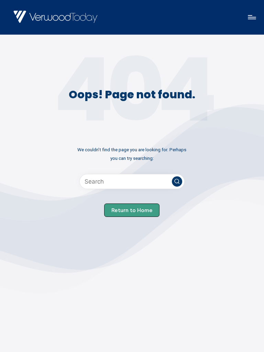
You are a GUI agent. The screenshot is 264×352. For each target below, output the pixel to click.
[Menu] (251, 17)
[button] (177, 181)
